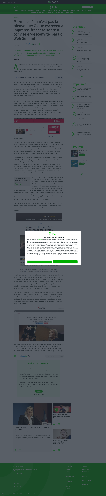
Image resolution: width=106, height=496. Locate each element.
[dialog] (53, 248)
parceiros (40, 239)
